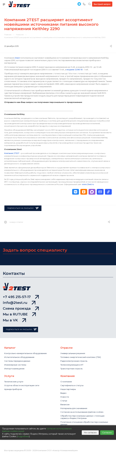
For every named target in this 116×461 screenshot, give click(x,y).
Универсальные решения (72, 353)
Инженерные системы (15, 365)
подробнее (23, 436)
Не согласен (90, 432)
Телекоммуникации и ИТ (71, 365)
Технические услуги (13, 381)
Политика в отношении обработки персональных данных (84, 423)
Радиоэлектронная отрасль (73, 361)
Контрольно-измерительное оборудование (25, 353)
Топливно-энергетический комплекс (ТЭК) (80, 357)
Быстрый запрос (102, 4)
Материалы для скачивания (73, 408)
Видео (63, 393)
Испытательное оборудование (19, 357)
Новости (64, 397)
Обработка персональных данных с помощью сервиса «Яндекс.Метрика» (82, 417)
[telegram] (79, 4)
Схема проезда (17, 308)
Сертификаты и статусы (71, 385)
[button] (75, 192)
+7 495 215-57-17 (17, 297)
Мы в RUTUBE (15, 314)
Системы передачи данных (17, 361)
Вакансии (64, 404)
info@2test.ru (15, 303)
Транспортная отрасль (71, 368)
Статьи (63, 401)
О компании (66, 381)
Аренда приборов (13, 389)
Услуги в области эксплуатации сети (21, 385)
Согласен (107, 432)
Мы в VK (10, 320)
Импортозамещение (14, 368)
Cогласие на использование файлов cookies (81, 412)
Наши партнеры (68, 389)
